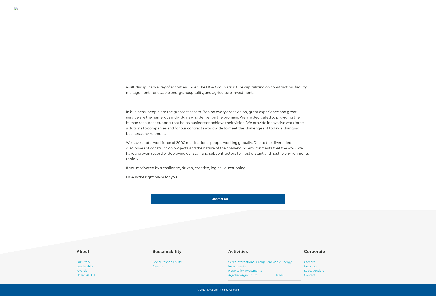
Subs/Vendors (314, 271)
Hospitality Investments (245, 271)
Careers (309, 262)
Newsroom (311, 266)
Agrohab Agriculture (244, 275)
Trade (272, 275)
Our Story (83, 262)
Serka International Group (247, 262)
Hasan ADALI (86, 275)
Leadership (85, 266)
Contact (309, 275)
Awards (82, 271)
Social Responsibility (167, 262)
